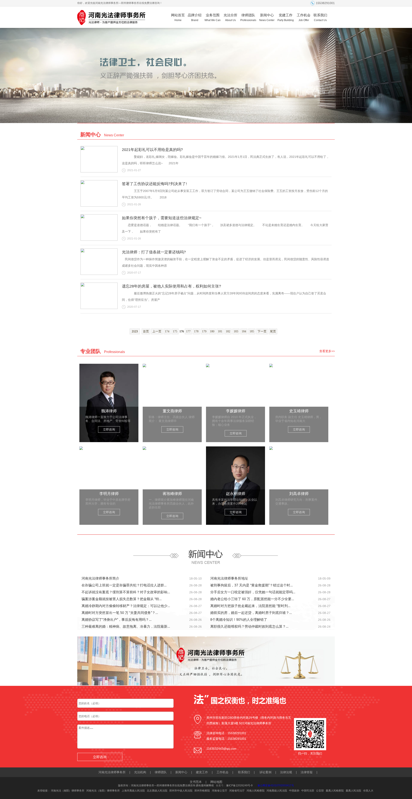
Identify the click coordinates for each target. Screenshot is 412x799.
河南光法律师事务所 (112, 772)
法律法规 (286, 772)
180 (212, 331)
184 (244, 331)
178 (196, 331)
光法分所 (230, 17)
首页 (146, 331)
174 (167, 331)
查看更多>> (327, 351)
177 (188, 331)
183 (236, 331)
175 (175, 331)
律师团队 (248, 17)
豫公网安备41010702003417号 (276, 785)
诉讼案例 (265, 772)
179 (204, 331)
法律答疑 (307, 772)
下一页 (262, 331)
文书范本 (196, 782)
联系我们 (320, 17)
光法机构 (140, 772)
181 (220, 331)
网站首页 (178, 17)
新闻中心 (266, 17)
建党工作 (202, 772)
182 (228, 331)
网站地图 (216, 782)
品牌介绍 (194, 17)
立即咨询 (109, 429)
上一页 (156, 331)
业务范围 (212, 17)
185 (252, 331)
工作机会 (304, 17)
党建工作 (285, 17)
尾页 (273, 331)
